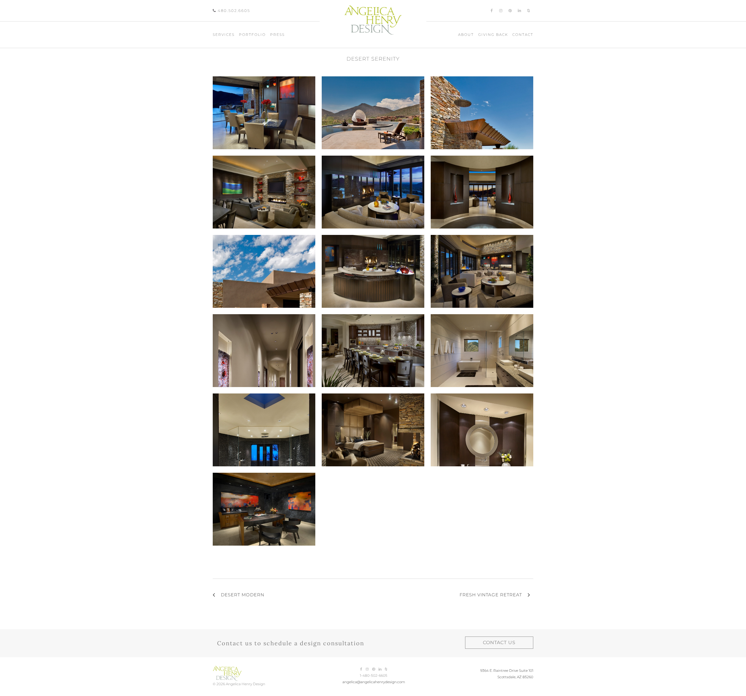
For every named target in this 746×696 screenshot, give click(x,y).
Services (224, 34)
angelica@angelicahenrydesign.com (373, 682)
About (466, 34)
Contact (522, 34)
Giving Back (493, 34)
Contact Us (499, 642)
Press (277, 34)
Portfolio (252, 34)
